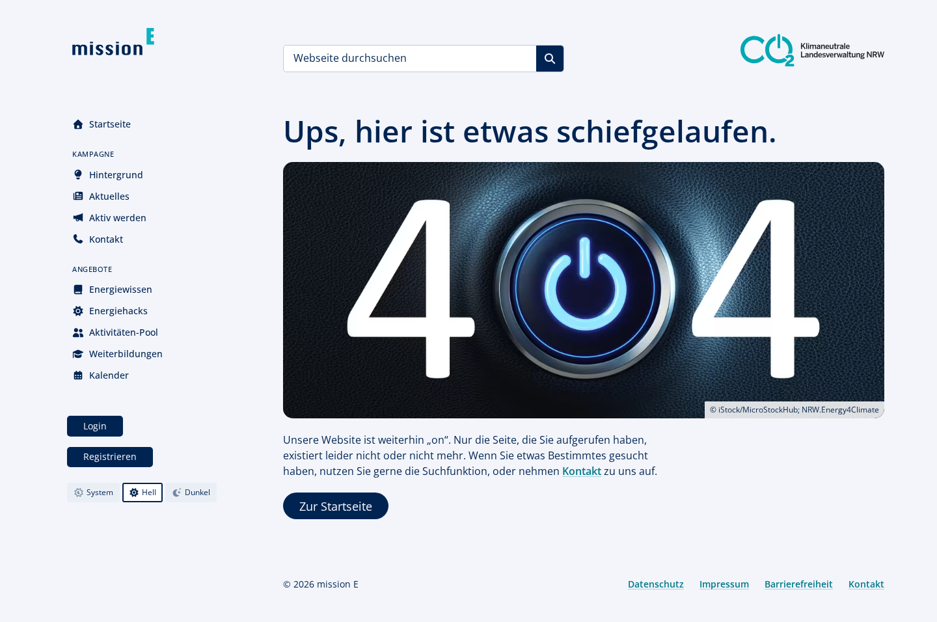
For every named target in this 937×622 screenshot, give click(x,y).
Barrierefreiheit (799, 584)
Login (95, 426)
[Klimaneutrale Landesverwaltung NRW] (812, 50)
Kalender (109, 375)
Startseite (110, 124)
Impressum (724, 584)
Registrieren (110, 456)
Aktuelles (109, 196)
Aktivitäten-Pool (123, 332)
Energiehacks (118, 310)
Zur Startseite (335, 506)
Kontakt (106, 239)
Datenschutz (656, 584)
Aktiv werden (117, 217)
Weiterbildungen (126, 353)
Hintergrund (116, 175)
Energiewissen (120, 289)
